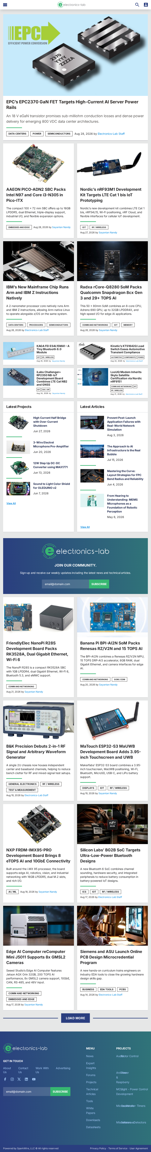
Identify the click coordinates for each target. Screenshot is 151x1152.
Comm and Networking (95, 325)
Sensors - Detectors (133, 1122)
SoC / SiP (45, 390)
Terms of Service (117, 1148)
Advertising (63, 1068)
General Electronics (22, 784)
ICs (84, 891)
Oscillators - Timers (133, 1105)
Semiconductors (59, 133)
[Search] (137, 4)
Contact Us (23, 1070)
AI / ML (12, 891)
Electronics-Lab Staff (111, 133)
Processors (36, 325)
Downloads (93, 1120)
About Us (7, 1070)
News (89, 1056)
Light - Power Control (134, 1089)
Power (37, 133)
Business (88, 989)
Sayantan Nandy (61, 227)
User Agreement (139, 1148)
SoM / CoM (119, 679)
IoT (84, 227)
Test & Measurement (22, 789)
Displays (88, 787)
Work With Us (42, 1070)
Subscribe (99, 584)
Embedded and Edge (19, 227)
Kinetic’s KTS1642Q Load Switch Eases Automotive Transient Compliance (127, 349)
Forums (90, 1075)
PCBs (122, 989)
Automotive (116, 357)
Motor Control (129, 1056)
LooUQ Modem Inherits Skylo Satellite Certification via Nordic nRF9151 (126, 376)
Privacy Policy (98, 1148)
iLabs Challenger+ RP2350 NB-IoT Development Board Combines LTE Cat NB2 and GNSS (52, 378)
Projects (91, 1082)
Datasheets (93, 1127)
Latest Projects (18, 407)
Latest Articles (92, 407)
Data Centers (17, 133)
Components (129, 357)
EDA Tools (106, 989)
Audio (120, 1056)
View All (11, 503)
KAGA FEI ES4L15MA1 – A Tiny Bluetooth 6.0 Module (53, 349)
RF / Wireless (99, 227)
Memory (128, 325)
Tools (89, 1101)
